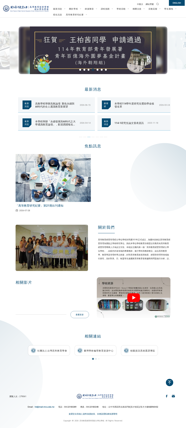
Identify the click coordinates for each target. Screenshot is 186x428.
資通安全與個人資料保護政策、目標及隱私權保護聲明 (93, 414)
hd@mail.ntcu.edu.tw (44, 407)
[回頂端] (169, 382)
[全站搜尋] (157, 4)
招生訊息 (57, 14)
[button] (80, 70)
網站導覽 (150, 4)
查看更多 (80, 314)
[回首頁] (25, 12)
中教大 (140, 4)
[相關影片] (133, 297)
